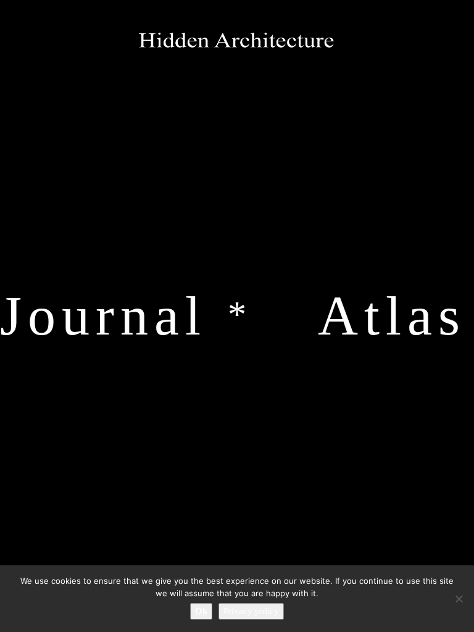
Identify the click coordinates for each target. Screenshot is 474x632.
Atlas (392, 315)
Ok (201, 611)
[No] (458, 598)
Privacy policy (251, 611)
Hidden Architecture (237, 40)
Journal (103, 315)
